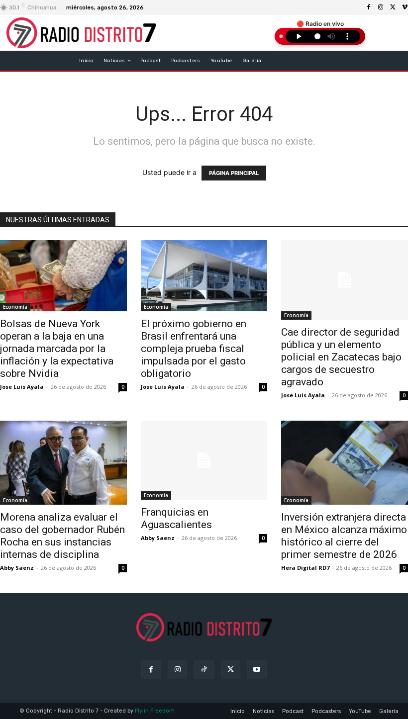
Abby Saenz (17, 567)
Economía (15, 306)
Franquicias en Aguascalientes (176, 518)
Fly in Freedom (155, 711)
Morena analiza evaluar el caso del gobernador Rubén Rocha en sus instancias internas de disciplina (62, 535)
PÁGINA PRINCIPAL (234, 173)
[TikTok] (203, 669)
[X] (393, 7)
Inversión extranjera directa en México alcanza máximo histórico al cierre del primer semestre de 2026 (344, 535)
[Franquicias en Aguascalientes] (204, 460)
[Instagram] (381, 7)
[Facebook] (369, 7)
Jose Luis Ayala (22, 386)
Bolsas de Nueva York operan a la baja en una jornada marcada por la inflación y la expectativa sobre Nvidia (56, 348)
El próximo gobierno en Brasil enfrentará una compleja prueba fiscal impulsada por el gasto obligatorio (193, 348)
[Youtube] (257, 669)
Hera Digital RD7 (305, 567)
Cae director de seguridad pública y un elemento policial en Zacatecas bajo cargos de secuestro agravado (341, 357)
